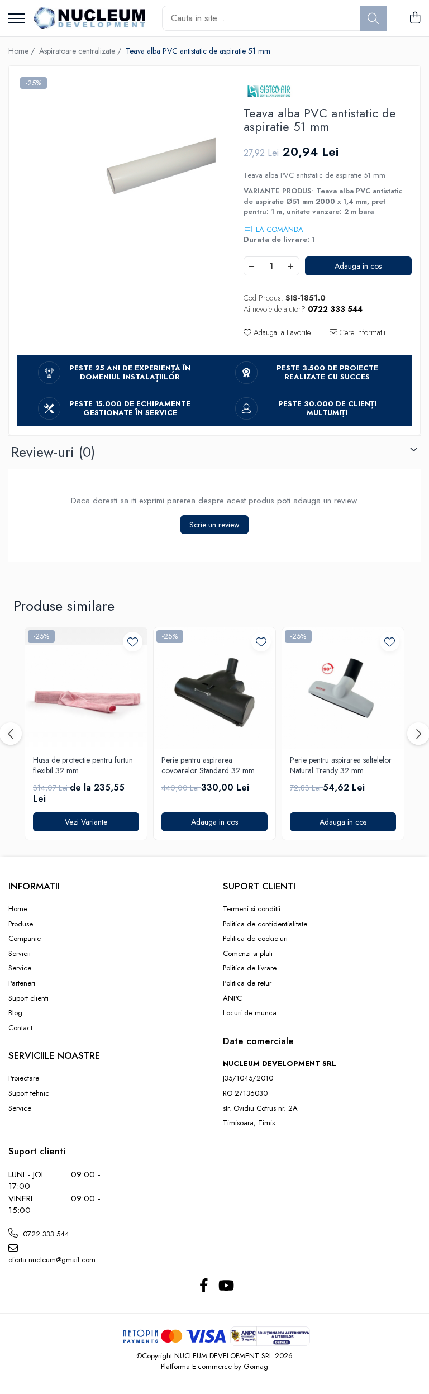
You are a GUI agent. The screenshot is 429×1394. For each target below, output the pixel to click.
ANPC (232, 998)
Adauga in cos (358, 266)
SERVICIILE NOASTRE (54, 1055)
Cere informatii (361, 332)
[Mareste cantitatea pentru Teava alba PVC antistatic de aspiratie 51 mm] (291, 265)
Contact (20, 1028)
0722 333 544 (45, 1234)
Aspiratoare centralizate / (81, 50)
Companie (24, 939)
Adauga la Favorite (281, 332)
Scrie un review (214, 524)
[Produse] (17, 19)
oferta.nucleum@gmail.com (52, 1259)
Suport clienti (28, 998)
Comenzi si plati (248, 954)
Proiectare (23, 1078)
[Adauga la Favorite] (132, 641)
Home (17, 909)
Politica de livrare (250, 968)
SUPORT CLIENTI (259, 886)
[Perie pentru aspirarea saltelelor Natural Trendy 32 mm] (343, 688)
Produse (20, 924)
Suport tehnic (28, 1093)
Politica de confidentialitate (265, 924)
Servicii (19, 954)
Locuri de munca (250, 1013)
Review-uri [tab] (53, 452)
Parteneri (21, 983)
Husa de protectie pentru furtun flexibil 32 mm (83, 765)
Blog (15, 1013)
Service (19, 968)
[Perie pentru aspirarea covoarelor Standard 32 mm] (214, 688)
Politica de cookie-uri (255, 939)
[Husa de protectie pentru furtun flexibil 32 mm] (86, 688)
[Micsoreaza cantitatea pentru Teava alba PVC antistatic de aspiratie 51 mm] (252, 265)
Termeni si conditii (251, 909)
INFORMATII (34, 886)
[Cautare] (373, 18)
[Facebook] (203, 1286)
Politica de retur (247, 983)
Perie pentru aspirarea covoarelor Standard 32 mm (208, 765)
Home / (22, 50)
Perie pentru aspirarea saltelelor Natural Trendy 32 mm (341, 765)
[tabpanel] (116, 173)
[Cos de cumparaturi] (415, 18)
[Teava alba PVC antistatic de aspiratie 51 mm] (116, 173)
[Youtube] (225, 1286)
